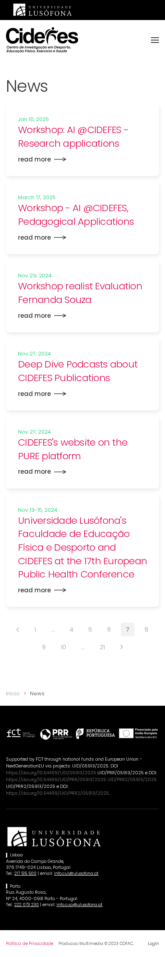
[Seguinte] (121, 646)
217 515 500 (25, 873)
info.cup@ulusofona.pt (79, 905)
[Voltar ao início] (42, 40)
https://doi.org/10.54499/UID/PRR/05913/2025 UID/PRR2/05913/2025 (81, 779)
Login (153, 943)
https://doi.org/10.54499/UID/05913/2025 (51, 772)
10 (63, 647)
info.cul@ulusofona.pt (76, 873)
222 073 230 (26, 905)
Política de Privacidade (29, 944)
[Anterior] (17, 629)
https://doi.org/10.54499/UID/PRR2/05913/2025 (57, 793)
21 (102, 647)
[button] (155, 40)
